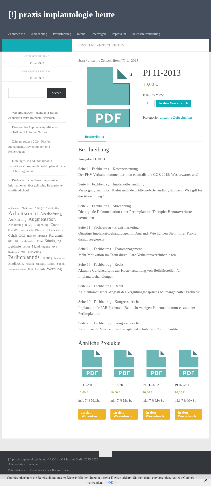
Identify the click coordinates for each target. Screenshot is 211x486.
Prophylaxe (59, 258)
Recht (81, 34)
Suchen (56, 92)
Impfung (42, 235)
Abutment (27, 208)
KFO (10, 241)
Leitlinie (14, 246)
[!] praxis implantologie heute (61, 14)
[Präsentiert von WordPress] (27, 470)
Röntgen (30, 263)
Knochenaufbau (27, 241)
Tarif (30, 269)
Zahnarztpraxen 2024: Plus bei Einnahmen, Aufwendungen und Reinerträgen (29, 146)
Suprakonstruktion (17, 269)
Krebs (40, 241)
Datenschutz (26, 230)
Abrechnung (39, 34)
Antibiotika (52, 208)
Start (81, 61)
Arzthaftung (51, 213)
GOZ (22, 235)
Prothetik (16, 263)
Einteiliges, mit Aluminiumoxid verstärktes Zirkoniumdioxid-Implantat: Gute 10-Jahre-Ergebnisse (37, 166)
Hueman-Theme (61, 470)
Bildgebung (41, 224)
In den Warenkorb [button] (90, 414)
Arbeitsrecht (23, 213)
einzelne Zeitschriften (101, 45)
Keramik (56, 235)
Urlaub (40, 269)
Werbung (54, 269)
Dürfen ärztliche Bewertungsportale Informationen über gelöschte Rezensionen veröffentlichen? (35, 185)
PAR (23, 252)
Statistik (51, 263)
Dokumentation (54, 230)
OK (110, 482)
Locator (26, 246)
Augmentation (42, 219)
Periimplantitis (24, 257)
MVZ (54, 247)
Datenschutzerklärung (146, 34)
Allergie (39, 208)
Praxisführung (62, 34)
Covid (55, 225)
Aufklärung (17, 219)
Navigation (13, 252)
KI (16, 241)
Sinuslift (41, 263)
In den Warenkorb (173, 103)
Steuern (60, 263)
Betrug (28, 225)
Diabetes (39, 230)
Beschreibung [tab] (94, 136)
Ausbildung (15, 224)
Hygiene (31, 235)
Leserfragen (98, 34)
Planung (46, 258)
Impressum (119, 34)
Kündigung (53, 241)
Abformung (14, 208)
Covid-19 (13, 230)
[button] (130, 74)
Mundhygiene (41, 246)
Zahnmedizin (16, 34)
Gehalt (12, 235)
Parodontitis (34, 252)
